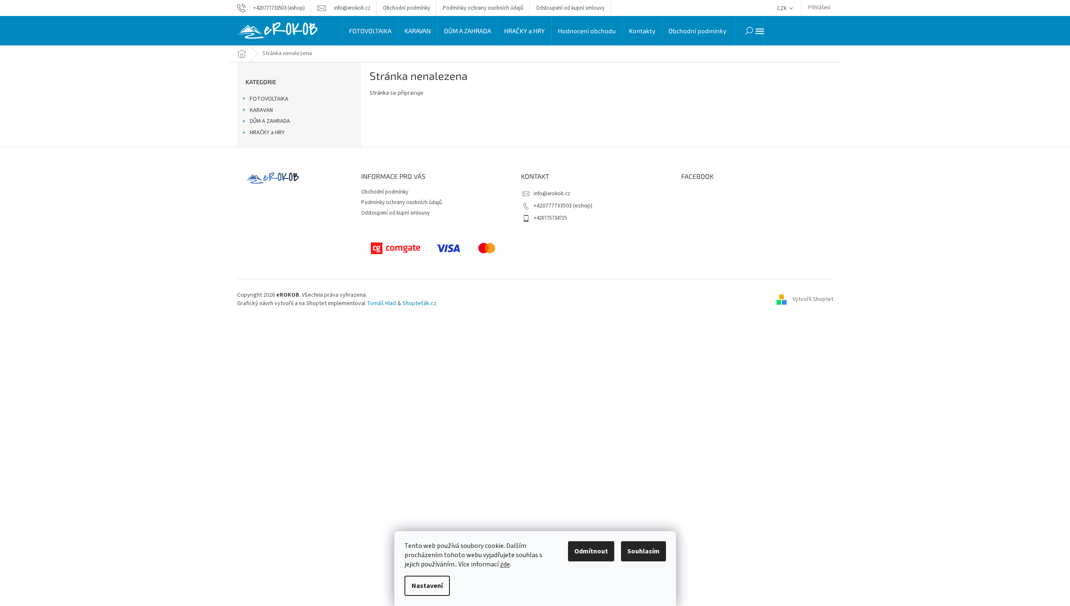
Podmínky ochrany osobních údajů (483, 8)
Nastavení (427, 585)
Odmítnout (591, 551)
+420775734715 (550, 218)
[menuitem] (370, 30)
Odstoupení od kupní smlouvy (570, 8)
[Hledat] (749, 30)
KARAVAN (261, 110)
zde (505, 564)
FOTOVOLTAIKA (269, 99)
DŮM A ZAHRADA (270, 121)
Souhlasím (643, 551)
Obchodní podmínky (406, 8)
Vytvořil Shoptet (813, 299)
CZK (782, 8)
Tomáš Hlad (381, 303)
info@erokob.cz (552, 193)
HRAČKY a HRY (267, 132)
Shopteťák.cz (419, 303)
